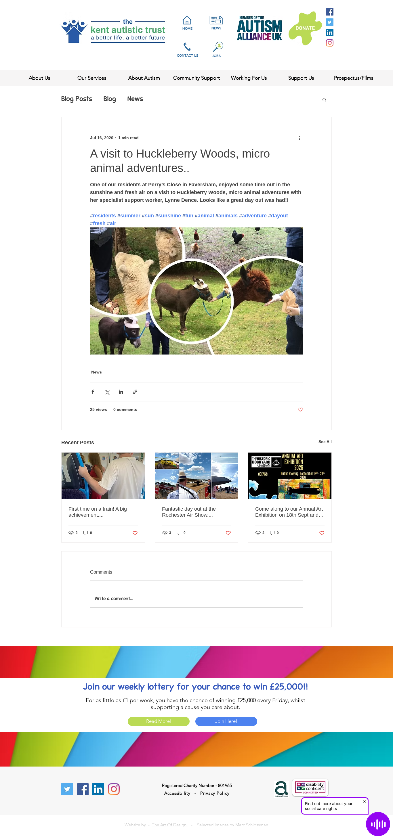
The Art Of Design (170, 824)
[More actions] (299, 137)
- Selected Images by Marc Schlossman (228, 824)
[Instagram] (329, 43)
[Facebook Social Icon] (329, 12)
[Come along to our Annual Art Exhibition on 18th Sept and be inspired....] (289, 476)
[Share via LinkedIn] (121, 391)
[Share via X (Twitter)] (107, 391)
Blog (110, 99)
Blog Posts (76, 99)
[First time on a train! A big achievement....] (103, 476)
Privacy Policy (215, 793)
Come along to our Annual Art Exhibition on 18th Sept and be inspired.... (289, 512)
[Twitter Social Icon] (329, 22)
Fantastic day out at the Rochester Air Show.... (189, 512)
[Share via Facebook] (93, 391)
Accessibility (177, 793)
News (135, 99)
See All (325, 441)
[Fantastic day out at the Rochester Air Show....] (196, 476)
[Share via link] (135, 391)
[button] (324, 99)
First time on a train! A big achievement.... (97, 512)
